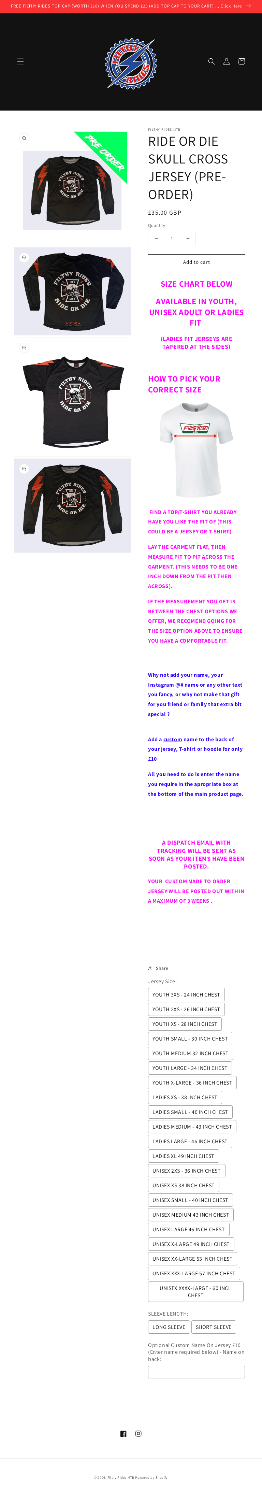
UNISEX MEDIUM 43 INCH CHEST (190, 1214)
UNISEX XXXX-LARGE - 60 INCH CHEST (196, 1292)
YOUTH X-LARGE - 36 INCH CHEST (192, 1082)
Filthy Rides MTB (120, 1477)
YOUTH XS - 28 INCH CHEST (184, 1024)
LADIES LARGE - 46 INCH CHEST (190, 1141)
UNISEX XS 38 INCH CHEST (183, 1185)
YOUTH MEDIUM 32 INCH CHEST (190, 1053)
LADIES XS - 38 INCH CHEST (185, 1097)
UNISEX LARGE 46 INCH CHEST (188, 1229)
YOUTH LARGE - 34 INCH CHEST (190, 1068)
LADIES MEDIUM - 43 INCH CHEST (192, 1126)
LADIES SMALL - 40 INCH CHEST (190, 1112)
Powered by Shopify (151, 1477)
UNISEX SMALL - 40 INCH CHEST (190, 1200)
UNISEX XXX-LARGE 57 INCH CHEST (194, 1273)
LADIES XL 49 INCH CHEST (183, 1156)
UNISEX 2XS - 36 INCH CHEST (186, 1170)
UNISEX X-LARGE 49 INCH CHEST (191, 1244)
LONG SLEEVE (169, 1327)
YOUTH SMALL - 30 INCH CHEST (190, 1038)
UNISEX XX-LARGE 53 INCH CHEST (192, 1258)
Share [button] (162, 968)
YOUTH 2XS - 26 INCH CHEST (186, 1009)
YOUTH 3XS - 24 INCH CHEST (186, 994)
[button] (20, 61)
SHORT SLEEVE (214, 1327)
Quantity (156, 225)
